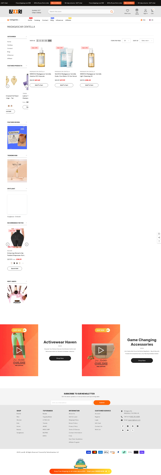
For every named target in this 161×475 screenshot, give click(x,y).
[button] (26, 89)
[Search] (81, 11)
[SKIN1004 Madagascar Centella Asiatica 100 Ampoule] (41, 57)
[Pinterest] (132, 432)
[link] (137, 11)
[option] (17, 93)
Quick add (14, 111)
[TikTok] (137, 432)
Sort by (135, 40)
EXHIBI (9, 93)
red (18, 106)
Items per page (116, 40)
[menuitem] (17, 41)
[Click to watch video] (19, 356)
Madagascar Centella (37, 71)
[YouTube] (128, 436)
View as (32, 40)
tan (16, 106)
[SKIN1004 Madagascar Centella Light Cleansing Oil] (91, 57)
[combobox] (78, 11)
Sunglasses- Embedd (13, 222)
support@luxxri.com (134, 425)
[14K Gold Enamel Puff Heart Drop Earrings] (17, 81)
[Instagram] (128, 432)
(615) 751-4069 (135, 422)
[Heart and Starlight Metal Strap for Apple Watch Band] (13, 243)
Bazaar (6, 256)
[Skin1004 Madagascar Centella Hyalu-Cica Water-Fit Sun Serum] (66, 57)
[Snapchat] (123, 436)
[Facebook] (123, 432)
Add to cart (39, 85)
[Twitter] (132, 436)
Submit (102, 408)
